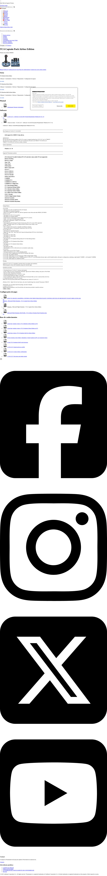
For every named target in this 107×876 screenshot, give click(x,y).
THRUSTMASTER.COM (6, 27)
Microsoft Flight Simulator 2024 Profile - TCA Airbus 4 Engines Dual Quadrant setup (25, 313)
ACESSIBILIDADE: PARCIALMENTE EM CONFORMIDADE (18, 870)
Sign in (9, 45)
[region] (54, 99)
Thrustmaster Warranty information (15, 107)
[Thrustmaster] (14, 29)
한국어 (6, 21)
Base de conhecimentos (24, 69)
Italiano (5, 16)
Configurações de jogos (13, 69)
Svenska (6, 24)
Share (4, 288)
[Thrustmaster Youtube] (53, 854)
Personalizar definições (37, 105)
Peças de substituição (8, 43)
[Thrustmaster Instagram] (53, 608)
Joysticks (5, 37)
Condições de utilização (8, 867)
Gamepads (5, 39)
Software (6, 69)
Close (8, 288)
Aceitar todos (70, 105)
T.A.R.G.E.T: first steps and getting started (17, 356)
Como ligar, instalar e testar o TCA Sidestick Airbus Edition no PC (22, 323)
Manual (1, 69)
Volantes (5, 36)
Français (6, 11)
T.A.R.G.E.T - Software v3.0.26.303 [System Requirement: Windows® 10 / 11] (23, 117)
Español (6, 14)
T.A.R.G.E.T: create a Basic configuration (17, 351)
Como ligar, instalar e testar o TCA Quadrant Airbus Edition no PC (22, 328)
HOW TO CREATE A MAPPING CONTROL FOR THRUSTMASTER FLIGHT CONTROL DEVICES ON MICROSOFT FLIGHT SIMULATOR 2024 (42, 299)
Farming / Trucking (7, 41)
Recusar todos (59, 105)
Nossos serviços (6, 35)
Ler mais (2, 81)
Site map (5, 871)
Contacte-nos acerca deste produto (38, 69)
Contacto (2, 862)
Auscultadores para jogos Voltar (10, 40)
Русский (6, 18)
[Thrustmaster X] (53, 731)
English (6, 12)
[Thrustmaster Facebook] (53, 485)
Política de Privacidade (8, 869)
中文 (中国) (7, 20)
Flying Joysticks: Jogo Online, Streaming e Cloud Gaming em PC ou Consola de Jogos (27, 337)
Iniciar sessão (4, 5)
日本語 (6, 23)
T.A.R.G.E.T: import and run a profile (16, 347)
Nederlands (6, 17)
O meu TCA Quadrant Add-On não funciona (17, 342)
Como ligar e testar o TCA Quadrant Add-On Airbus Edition (21, 333)
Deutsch (6, 13)
